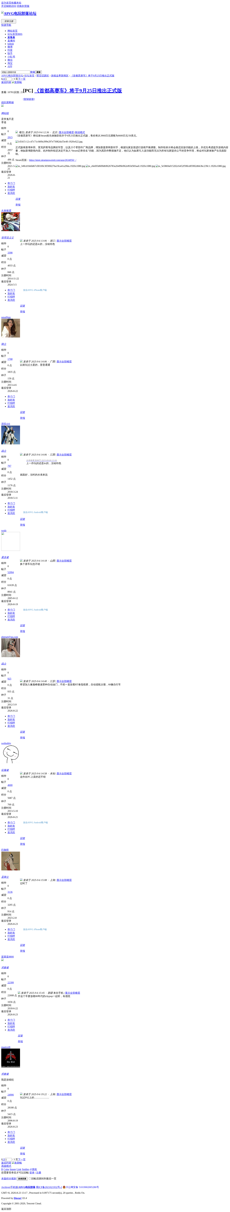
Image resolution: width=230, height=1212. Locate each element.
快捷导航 (6, 25)
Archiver (5, 1187)
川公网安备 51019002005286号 (82, 1187)
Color (6, 1169)
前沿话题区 (42, 75)
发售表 (11, 37)
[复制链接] (29, 99)
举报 (17, 204)
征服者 (5, 770)
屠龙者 (5, 557)
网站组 (5, 113)
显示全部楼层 (66, 132)
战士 (3, 451)
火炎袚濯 (6, 210)
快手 (10, 53)
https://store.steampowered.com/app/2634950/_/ (52, 160)
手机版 (14, 1187)
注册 (38, 1172)
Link (19, 1169)
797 (9, 466)
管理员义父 (7, 237)
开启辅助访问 (8, 6)
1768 (10, 359)
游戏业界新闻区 (60, 75)
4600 (10, 785)
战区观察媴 (7, 102)
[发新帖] (17, 82)
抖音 (10, 50)
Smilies (25, 1169)
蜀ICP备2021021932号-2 (49, 1187)
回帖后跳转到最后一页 (43, 1178)
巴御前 (5, 849)
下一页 (22, 79)
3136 (10, 892)
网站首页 (13, 30)
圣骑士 (5, 877)
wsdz (3, 530)
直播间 (11, 40)
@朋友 (33, 1169)
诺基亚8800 (7, 956)
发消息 (11, 193)
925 (9, 678)
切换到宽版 (23, 6)
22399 (11, 982)
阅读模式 (80, 132)
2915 (10, 137)
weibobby (6, 743)
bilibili (11, 43)
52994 (11, 572)
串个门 (11, 183)
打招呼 (11, 189)
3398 (10, 252)
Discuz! (18, 1198)
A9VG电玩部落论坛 (12, 75)
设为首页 (6, 2)
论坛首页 (15, 34)
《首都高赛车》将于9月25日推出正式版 (92, 75)
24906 (11, 1094)
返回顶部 (6, 1209)
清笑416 (5, 423)
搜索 (32, 72)
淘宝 (10, 63)
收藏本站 (16, 2)
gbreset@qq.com (9, 637)
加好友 (11, 186)
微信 (10, 60)
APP (10, 66)
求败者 (5, 967)
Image (13, 1169)
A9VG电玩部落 (26, 1187)
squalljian (6, 317)
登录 (31, 1172)
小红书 (11, 56)
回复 (17, 199)
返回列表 (6, 82)
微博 (10, 46)
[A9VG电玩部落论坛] (18, 13)
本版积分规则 (8, 1178)
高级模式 (6, 1166)
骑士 (3, 344)
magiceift (5, 1047)
